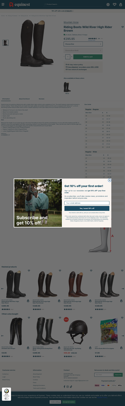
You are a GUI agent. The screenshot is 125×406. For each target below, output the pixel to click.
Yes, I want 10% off (87, 208)
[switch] (6, 398)
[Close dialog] (109, 180)
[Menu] (10, 389)
